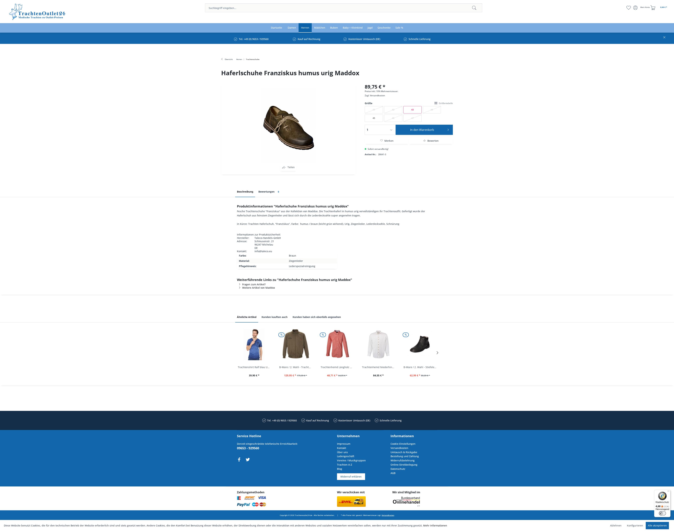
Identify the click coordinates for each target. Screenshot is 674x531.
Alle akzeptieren (657, 525)
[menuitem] (343, 8)
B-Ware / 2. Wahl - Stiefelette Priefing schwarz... (421, 367)
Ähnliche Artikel (246, 317)
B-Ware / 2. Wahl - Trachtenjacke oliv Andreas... (296, 367)
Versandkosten (377, 95)
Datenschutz (398, 468)
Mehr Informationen (435, 525)
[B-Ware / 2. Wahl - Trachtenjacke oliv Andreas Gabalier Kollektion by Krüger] (295, 344)
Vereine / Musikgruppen (351, 460)
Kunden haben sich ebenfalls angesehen (317, 317)
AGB (393, 473)
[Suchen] (474, 8)
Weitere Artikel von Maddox (258, 287)
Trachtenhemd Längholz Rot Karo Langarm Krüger (338, 367)
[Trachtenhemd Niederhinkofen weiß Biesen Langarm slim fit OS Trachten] (378, 344)
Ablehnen (616, 525)
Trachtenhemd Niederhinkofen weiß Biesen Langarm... (379, 367)
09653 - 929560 (248, 448)
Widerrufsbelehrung (403, 460)
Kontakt (341, 448)
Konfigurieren (635, 525)
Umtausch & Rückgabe (404, 452)
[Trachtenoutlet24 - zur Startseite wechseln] (37, 12)
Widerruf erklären (351, 476)
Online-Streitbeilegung (404, 464)
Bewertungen (268, 191)
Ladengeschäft (345, 456)
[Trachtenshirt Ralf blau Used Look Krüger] (254, 344)
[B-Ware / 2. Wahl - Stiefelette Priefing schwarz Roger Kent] (420, 344)
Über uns (342, 452)
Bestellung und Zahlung (405, 456)
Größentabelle (446, 103)
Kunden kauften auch (275, 317)
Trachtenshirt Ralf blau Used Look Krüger (255, 367)
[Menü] (668, 492)
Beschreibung (245, 191)
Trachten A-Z (344, 464)
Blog (339, 468)
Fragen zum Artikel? (254, 284)
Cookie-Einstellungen (403, 443)
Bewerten (433, 140)
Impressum (343, 443)
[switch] (662, 513)
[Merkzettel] (628, 7)
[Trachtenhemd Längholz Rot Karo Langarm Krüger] (337, 344)
